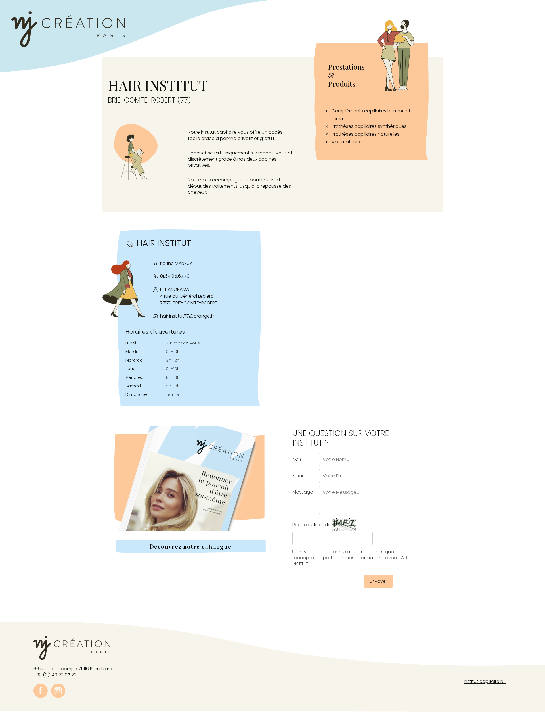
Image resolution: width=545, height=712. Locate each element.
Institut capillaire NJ (485, 681)
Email (298, 475)
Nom (297, 459)
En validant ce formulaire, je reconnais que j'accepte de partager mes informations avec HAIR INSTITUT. (349, 557)
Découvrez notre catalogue (191, 546)
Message (302, 492)
